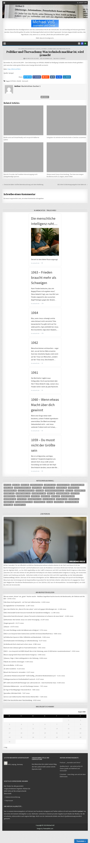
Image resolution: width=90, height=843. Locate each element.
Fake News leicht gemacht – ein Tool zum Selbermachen (22, 602)
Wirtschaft (19, 505)
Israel (51, 493)
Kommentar (9, 496)
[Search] (79, 43)
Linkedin (67, 77)
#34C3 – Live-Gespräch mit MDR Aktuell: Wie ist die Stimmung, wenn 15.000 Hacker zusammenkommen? (37, 651)
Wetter (8, 505)
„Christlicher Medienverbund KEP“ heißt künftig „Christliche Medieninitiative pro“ (30, 676)
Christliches (36, 485)
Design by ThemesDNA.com (45, 829)
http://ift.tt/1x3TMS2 (14, 69)
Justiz (75, 493)
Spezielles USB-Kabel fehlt (12, 693)
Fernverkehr (10, 491)
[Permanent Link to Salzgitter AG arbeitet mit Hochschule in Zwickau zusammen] (66, 120)
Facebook (37, 77)
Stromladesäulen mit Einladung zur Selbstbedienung (21, 641)
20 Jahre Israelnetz (10, 669)
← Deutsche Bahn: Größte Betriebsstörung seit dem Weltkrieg (22, 184)
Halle (69, 491)
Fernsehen (73, 488)
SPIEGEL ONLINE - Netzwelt (19, 81)
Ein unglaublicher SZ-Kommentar (14, 606)
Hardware (80, 491)
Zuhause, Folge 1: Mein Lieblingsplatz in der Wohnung (21, 658)
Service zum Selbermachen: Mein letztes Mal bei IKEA (21, 697)
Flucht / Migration (26, 491)
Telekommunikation (24, 502)
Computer (23, 49)
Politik (68, 49)
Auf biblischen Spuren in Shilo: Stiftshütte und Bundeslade (22, 637)
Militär (55, 496)
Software (62, 499)
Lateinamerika (23, 496)
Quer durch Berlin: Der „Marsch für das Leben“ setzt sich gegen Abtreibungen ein (30, 609)
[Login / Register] (85, 43)
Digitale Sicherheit (22, 488)
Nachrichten (61, 49)
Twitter (28, 77)
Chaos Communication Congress (58, 573)
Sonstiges (74, 499)
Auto (7, 485)
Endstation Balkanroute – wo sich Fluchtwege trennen (21, 686)
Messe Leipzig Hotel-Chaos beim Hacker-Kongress (20, 655)
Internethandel (23, 493)
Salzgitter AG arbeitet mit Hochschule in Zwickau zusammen (66, 137)
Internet (44, 49)
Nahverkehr (10, 499)
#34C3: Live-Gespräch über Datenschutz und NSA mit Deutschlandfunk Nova (28, 634)
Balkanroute (54, 577)
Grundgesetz (49, 38)
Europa (36, 488)
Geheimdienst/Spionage (54, 491)
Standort (9, 502)
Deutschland (77, 485)
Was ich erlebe (71, 502)
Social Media (49, 499)
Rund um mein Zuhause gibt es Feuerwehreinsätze (20, 648)
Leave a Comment (60, 58)
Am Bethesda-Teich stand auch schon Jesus (18, 644)
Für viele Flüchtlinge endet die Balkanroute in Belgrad (21, 630)
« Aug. (5, 747)
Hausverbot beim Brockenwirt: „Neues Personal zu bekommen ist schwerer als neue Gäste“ (34, 616)
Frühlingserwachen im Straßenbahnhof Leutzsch (19, 679)
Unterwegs (39, 502)
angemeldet (14, 198)
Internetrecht (38, 493)
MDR (9, 764)
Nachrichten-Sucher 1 (32, 58)
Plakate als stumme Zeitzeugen (14, 662)
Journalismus (51, 49)
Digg (60, 77)
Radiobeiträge (34, 499)
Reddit (46, 77)
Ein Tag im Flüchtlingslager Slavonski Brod (17, 690)
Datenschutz (31, 49)
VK (53, 77)
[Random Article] (82, 43)
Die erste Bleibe (9, 665)
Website (45, 97)
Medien (45, 496)
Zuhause (6, 627)
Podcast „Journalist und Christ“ (70, 763)
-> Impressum (8, 801)
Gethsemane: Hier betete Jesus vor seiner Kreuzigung (21, 620)
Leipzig (35, 496)
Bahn (16, 485)
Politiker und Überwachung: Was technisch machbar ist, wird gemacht (45, 53)
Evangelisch (49, 488)
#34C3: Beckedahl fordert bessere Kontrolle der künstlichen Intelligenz (27, 613)
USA (49, 502)
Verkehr (58, 502)
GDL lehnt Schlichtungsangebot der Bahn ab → (72, 184)
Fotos (39, 491)
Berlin (25, 485)
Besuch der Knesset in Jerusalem (15, 672)
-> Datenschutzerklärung (12, 797)
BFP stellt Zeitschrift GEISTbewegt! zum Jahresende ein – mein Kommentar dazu (30, 683)
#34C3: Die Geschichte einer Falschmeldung (18, 700)
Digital (38, 49)
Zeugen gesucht (9, 623)
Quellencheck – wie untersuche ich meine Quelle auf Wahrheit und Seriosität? (71, 768)
